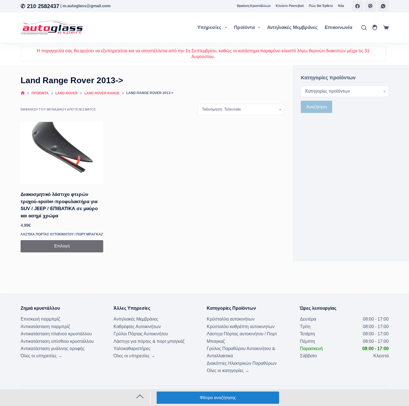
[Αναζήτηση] (363, 27)
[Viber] (370, 6)
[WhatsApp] (383, 6)
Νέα (341, 6)
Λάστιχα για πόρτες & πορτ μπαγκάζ (149, 341)
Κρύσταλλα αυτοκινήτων (231, 319)
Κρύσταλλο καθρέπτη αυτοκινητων (241, 326)
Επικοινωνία (338, 27)
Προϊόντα (244, 27)
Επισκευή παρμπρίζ (40, 319)
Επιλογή (62, 245)
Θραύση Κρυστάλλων (254, 6)
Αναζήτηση (316, 106)
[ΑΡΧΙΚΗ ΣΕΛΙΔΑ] (23, 93)
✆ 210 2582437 (40, 6)
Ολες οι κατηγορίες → (228, 370)
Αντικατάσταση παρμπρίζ (45, 326)
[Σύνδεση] (375, 27)
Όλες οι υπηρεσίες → (41, 355)
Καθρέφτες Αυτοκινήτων (137, 326)
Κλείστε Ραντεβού (290, 6)
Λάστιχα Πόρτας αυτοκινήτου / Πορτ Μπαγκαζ (62, 234)
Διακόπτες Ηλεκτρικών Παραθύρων (242, 363)
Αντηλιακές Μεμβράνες (292, 27)
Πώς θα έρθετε (321, 6)
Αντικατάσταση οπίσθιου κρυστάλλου (57, 341)
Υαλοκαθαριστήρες (132, 348)
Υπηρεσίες (209, 27)
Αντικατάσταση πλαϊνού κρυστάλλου (56, 333)
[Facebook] (357, 6)
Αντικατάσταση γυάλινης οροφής (53, 348)
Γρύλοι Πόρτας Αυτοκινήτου (141, 333)
